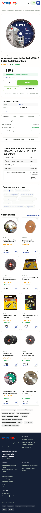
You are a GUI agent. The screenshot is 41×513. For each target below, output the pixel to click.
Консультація (29, 88)
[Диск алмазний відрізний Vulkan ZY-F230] (10, 340)
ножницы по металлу (22, 190)
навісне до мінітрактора (11, 194)
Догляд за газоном (7, 476)
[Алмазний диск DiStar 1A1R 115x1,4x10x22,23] (10, 378)
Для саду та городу (7, 481)
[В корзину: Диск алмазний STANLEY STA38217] (35, 402)
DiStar (3, 55)
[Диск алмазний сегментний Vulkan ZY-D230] (10, 264)
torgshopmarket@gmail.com (29, 465)
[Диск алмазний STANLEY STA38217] (30, 378)
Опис (6, 139)
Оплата (14, 116)
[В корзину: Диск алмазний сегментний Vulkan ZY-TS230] (35, 365)
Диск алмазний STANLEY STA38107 (10, 316)
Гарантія (22, 116)
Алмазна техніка (19, 10)
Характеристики (18, 139)
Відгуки (31, 139)
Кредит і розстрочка (27, 444)
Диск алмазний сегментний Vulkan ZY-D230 (10, 279)
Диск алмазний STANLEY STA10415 (30, 316)
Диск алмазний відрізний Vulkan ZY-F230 (9, 354)
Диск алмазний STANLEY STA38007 (30, 278)
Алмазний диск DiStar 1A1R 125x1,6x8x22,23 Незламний (9, 241)
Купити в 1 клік (11, 88)
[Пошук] (29, 3)
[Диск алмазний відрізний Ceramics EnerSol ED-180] (30, 226)
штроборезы (30, 206)
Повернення (31, 116)
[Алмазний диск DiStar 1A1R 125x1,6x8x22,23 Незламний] (10, 226)
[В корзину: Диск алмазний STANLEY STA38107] (16, 327)
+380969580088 (8, 456)
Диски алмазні (29, 10)
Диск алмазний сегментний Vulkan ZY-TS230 (29, 354)
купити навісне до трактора (27, 199)
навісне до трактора (27, 194)
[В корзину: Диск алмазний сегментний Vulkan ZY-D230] (16, 289)
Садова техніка (6, 474)
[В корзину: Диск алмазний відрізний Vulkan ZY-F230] (16, 365)
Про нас (24, 470)
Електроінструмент (7, 479)
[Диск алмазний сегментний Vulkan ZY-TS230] (30, 340)
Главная (3, 10)
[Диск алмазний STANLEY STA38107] (10, 302)
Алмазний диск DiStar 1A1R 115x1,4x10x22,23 (10, 392)
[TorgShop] (13, 3)
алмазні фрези (8, 190)
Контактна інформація (28, 468)
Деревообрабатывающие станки (9, 466)
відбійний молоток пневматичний (22, 202)
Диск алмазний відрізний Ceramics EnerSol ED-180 (28, 241)
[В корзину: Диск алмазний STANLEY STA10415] (35, 327)
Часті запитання (26, 447)
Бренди (4, 484)
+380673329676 (8, 454)
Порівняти (8, 93)
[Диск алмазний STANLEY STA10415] (30, 302)
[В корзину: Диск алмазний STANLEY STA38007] (35, 289)
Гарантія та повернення (28, 442)
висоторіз (7, 202)
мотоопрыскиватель (10, 199)
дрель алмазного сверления (10, 425)
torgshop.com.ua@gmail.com (9, 451)
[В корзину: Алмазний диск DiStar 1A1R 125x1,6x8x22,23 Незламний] (16, 251)
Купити (27, 83)
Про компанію (6, 493)
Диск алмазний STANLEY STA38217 (30, 392)
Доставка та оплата (27, 439)
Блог (3, 486)
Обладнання (10, 10)
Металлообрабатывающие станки (9, 470)
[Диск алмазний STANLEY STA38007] (30, 264)
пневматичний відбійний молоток (13, 206)
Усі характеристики (8, 110)
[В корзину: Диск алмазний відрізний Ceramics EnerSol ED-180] (35, 251)
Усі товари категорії (33, 215)
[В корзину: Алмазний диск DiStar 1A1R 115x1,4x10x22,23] (16, 402)
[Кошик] (33, 3)
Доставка (5, 116)
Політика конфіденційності (9, 496)
